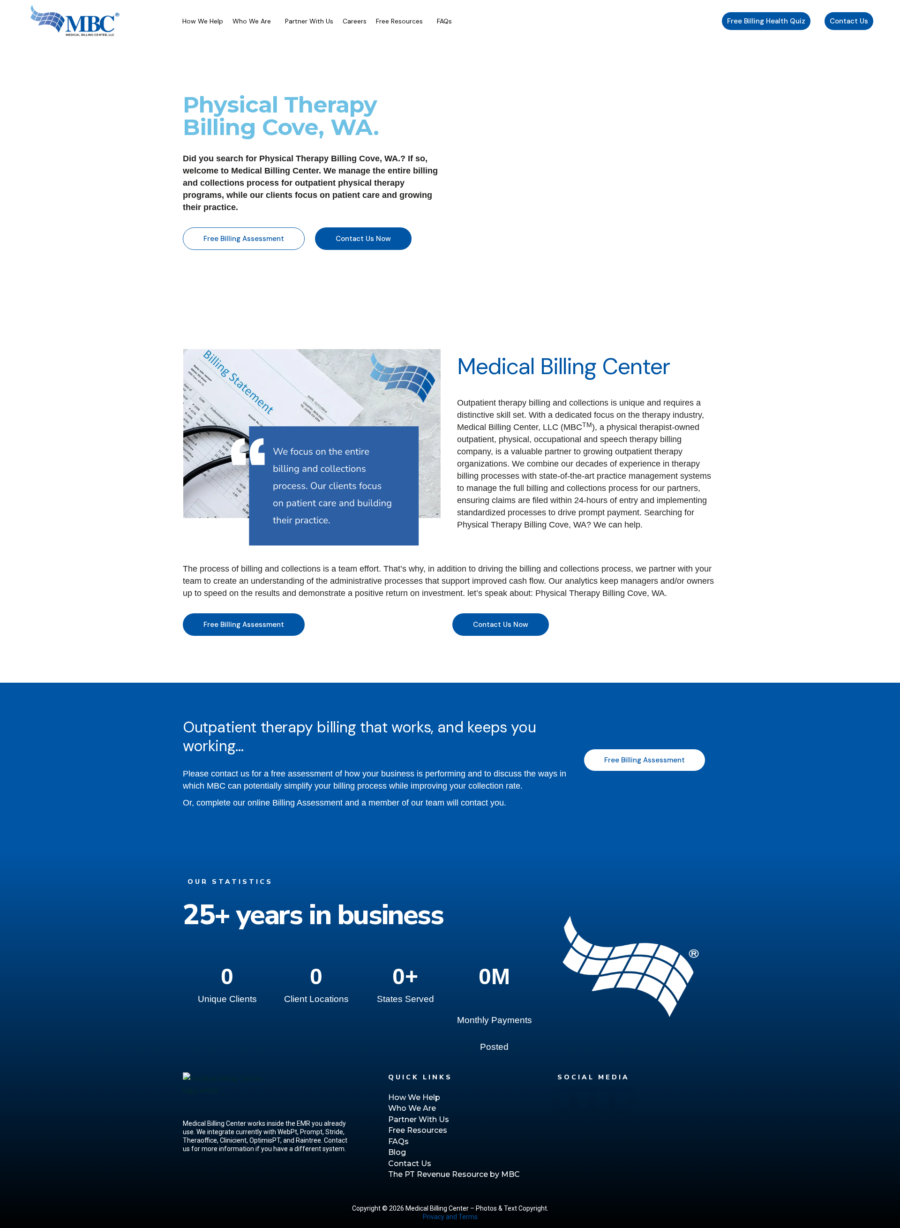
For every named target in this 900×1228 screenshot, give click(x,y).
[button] (254, 21)
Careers (355, 21)
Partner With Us (309, 21)
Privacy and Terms (450, 1216)
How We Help (202, 21)
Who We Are (251, 21)
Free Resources (399, 21)
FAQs (444, 21)
